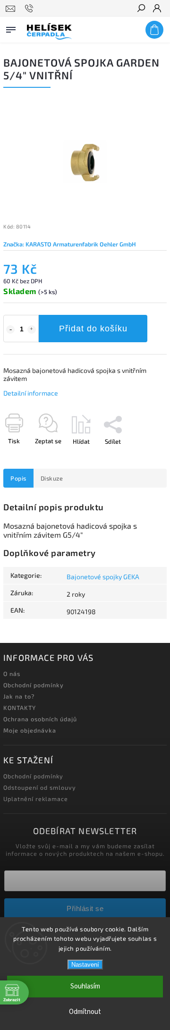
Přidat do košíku (93, 328)
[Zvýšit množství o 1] (31, 329)
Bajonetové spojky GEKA (103, 577)
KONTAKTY (19, 707)
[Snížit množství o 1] (10, 329)
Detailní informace (30, 393)
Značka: (69, 244)
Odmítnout (85, 1012)
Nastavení (85, 964)
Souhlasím (85, 986)
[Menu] (11, 28)
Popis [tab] (18, 478)
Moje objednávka (29, 730)
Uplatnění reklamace (35, 798)
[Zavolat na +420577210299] (30, 8)
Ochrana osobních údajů (40, 719)
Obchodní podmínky (33, 685)
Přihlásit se (85, 908)
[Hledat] (141, 9)
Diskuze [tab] (52, 478)
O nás (11, 673)
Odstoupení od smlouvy (39, 787)
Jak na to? (18, 696)
